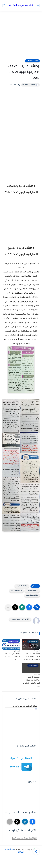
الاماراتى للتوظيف (28, 85)
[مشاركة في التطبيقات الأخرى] (8, 607)
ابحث (35, 838)
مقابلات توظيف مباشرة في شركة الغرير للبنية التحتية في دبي (31, 681)
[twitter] (17, 822)
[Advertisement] (21, 36)
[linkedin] (25, 822)
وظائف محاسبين (32, 590)
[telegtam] (10, 822)
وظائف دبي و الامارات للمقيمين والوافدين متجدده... (12, 657)
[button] (29, 607)
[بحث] (4, 5)
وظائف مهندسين (32, 595)
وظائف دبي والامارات (21, 5)
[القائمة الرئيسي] (38, 5)
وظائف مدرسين (16, 590)
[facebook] (32, 822)
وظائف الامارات (32, 61)
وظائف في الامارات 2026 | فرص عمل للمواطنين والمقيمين (31, 657)
